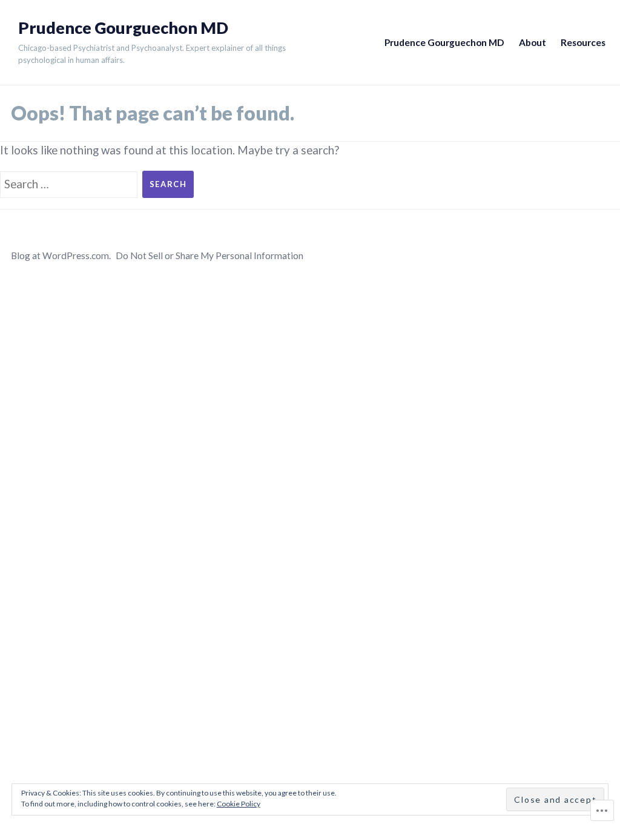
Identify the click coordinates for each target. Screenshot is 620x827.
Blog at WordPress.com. (61, 255)
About (532, 42)
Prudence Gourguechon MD (123, 28)
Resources (583, 42)
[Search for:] (71, 182)
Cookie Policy (238, 803)
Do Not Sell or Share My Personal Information (209, 255)
